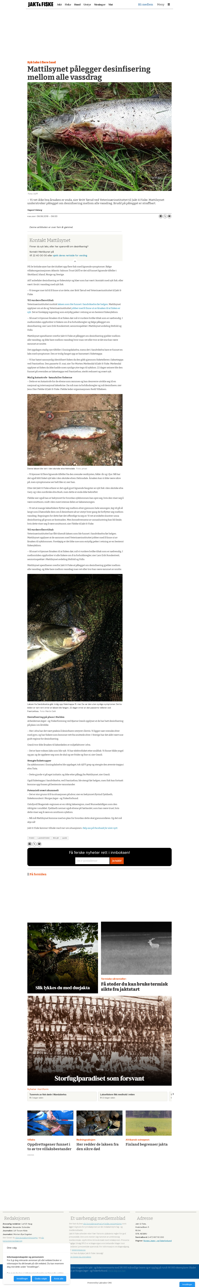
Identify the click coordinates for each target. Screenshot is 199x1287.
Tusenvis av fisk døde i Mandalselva (48, 1094)
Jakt (59, 4)
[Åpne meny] (169, 4)
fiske (32, 838)
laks (64, 838)
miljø (56, 838)
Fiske (68, 4)
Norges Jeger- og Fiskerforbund (157, 1240)
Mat (111, 4)
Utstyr (87, 4)
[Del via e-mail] (169, 216)
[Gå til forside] (40, 4)
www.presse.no (79, 1250)
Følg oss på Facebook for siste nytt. (100, 828)
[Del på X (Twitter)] (165, 216)
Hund (77, 4)
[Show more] (75, 261)
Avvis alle (58, 1278)
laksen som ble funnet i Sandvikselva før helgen (83, 304)
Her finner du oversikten (80, 1257)
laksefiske (44, 838)
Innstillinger (187, 1284)
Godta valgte (41, 1278)
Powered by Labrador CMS (99, 1283)
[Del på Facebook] (161, 216)
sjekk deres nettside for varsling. (70, 255)
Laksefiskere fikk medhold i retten (117, 1094)
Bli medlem (145, 4)
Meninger (100, 4)
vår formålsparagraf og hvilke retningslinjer (102, 1224)
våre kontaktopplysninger (26, 1238)
